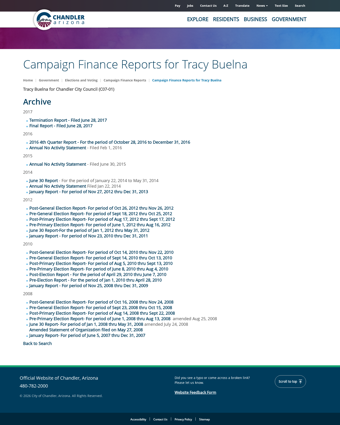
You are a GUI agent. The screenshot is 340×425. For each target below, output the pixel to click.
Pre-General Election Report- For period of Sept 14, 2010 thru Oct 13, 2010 (100, 258)
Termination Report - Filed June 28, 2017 (68, 120)
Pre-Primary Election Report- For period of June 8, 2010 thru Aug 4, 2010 (98, 269)
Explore (197, 19)
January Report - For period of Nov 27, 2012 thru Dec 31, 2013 (88, 191)
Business (255, 19)
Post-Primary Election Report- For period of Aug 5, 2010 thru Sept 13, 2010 (101, 263)
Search (300, 5)
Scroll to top (288, 381)
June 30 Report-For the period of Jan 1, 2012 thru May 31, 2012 (89, 230)
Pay (177, 5)
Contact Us (208, 5)
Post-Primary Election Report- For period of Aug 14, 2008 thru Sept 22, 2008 (102, 313)
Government (289, 19)
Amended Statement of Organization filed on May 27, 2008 (86, 329)
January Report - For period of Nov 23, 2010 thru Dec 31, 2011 (88, 236)
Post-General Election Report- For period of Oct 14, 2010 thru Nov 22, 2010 (101, 252)
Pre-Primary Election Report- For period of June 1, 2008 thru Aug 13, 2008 (99, 318)
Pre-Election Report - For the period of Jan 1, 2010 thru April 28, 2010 (95, 280)
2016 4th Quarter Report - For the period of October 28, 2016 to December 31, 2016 (109, 142)
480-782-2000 (34, 386)
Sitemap (204, 419)
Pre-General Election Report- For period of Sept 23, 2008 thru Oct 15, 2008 (100, 307)
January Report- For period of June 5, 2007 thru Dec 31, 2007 (87, 335)
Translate (242, 5)
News (261, 5)
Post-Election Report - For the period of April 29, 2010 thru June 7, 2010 (97, 274)
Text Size (281, 5)
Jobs (190, 5)
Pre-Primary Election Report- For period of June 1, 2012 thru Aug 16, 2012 (99, 224)
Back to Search (37, 343)
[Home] (77, 20)
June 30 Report (44, 180)
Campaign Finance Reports (125, 80)
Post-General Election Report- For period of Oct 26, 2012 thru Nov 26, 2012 (101, 208)
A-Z (225, 5)
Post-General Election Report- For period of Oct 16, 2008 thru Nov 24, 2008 (101, 302)
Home (28, 80)
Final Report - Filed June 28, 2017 (61, 125)
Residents (226, 19)
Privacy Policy (183, 419)
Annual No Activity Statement (57, 147)
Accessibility (138, 419)
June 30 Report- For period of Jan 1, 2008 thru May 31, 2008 (86, 324)
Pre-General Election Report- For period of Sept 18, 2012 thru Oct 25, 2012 (100, 213)
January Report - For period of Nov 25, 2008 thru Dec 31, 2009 (88, 285)
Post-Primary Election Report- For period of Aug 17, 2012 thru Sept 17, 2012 (102, 219)
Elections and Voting (81, 80)
